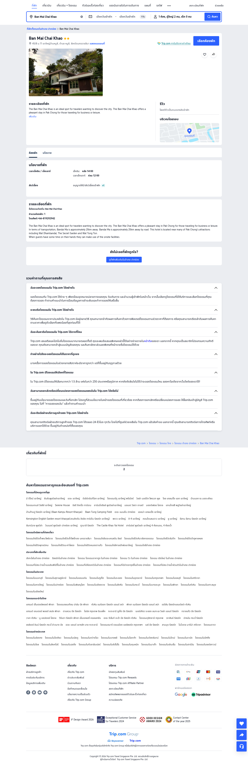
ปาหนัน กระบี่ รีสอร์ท (193, 618)
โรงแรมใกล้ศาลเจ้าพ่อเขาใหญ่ (119, 545)
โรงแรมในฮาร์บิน (186, 644)
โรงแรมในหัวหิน (188, 584)
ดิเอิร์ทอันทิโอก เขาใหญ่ (94, 498)
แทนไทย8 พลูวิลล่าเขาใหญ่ (178, 505)
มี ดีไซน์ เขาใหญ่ (33, 498)
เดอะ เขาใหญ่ (74, 498)
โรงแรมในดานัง (185, 637)
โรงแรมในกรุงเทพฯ (154, 578)
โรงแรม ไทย (165, 443)
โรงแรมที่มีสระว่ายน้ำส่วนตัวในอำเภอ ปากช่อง (174, 565)
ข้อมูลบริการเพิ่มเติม (35, 683)
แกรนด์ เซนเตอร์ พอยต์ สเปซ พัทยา (43, 611)
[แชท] (242, 746)
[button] (169, 5)
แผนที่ (147, 5)
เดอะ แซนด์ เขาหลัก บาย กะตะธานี (82, 624)
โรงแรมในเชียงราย (96, 584)
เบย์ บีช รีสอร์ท (152, 624)
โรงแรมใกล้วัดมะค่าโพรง (62, 545)
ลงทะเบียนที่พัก (116, 688)
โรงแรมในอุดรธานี (133, 578)
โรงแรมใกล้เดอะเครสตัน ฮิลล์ (108, 538)
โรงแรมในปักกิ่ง (202, 637)
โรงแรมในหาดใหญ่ (35, 584)
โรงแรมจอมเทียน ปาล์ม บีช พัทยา (73, 604)
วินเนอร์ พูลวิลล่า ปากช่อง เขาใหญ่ (61, 525)
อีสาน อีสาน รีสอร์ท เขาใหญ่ (193, 518)
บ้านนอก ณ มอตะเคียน (202, 498)
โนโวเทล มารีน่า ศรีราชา (190, 624)
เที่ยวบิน (46, 5)
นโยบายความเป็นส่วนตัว (78, 694)
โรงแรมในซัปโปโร (111, 644)
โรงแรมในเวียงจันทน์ (149, 637)
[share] (242, 735)
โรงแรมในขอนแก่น (78, 578)
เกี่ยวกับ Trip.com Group (79, 699)
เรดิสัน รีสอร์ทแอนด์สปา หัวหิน (176, 604)
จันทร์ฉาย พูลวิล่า (34, 525)
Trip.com (141, 443)
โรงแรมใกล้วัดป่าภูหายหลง (190, 538)
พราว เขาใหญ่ (119, 518)
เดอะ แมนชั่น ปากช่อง (125, 512)
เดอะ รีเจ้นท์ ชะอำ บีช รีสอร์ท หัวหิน (120, 618)
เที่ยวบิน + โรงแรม (67, 5)
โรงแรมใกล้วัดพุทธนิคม (37, 545)
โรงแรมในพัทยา (170, 584)
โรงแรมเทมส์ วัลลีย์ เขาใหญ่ (39, 505)
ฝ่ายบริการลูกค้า (33, 672)
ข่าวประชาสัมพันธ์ (75, 677)
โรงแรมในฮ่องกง (34, 637)
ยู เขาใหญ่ (172, 518)
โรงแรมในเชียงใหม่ (35, 591)
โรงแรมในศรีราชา (191, 578)
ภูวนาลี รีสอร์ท (87, 525)
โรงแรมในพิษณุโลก (75, 584)
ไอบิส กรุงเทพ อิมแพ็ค (94, 611)
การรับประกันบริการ (35, 677)
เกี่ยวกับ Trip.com (75, 672)
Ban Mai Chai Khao (45, 38)
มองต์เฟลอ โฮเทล (154, 505)
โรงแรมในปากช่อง (55, 584)
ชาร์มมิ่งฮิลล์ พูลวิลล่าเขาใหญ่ (108, 505)
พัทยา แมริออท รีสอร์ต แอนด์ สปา (143, 604)
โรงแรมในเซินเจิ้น (167, 644)
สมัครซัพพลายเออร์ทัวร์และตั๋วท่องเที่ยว (127, 694)
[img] (66, 72)
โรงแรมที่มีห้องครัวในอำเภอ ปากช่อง (94, 565)
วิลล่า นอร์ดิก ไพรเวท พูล (148, 498)
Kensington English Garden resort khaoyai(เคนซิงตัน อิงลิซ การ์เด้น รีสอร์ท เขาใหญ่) (68, 518)
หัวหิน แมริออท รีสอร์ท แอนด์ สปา (107, 604)
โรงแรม (152, 443)
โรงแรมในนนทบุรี (34, 578)
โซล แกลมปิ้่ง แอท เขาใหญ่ (175, 498)
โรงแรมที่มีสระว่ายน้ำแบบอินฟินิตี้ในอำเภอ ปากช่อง (50, 565)
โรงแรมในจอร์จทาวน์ (206, 644)
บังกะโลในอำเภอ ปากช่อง (37, 558)
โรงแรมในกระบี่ (132, 584)
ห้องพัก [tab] (33, 152)
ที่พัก (34, 5)
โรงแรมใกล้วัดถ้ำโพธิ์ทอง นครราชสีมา (73, 538)
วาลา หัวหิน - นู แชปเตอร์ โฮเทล (41, 618)
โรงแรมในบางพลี (109, 637)
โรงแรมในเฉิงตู (71, 637)
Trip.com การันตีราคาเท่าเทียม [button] (176, 43)
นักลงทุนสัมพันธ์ (117, 672)
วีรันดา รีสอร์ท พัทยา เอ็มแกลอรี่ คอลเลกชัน (80, 618)
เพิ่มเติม (32, 116)
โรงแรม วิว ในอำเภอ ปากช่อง (133, 558)
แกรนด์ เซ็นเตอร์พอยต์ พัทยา (40, 604)
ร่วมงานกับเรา (74, 683)
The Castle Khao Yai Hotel (110, 525)
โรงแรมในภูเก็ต (97, 578)
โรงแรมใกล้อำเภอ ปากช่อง (147, 545)
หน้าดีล (148, 341)
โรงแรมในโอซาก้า (128, 637)
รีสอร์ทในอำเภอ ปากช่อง (63, 558)
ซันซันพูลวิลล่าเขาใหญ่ (54, 498)
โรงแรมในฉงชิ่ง (68, 644)
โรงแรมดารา (210, 624)
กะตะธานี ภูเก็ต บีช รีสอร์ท (120, 611)
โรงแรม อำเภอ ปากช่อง (185, 443)
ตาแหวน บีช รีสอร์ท (72, 611)
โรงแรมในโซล (32, 644)
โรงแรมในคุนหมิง (130, 644)
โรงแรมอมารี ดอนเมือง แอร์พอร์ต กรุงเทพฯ (121, 624)
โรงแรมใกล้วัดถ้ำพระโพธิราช (39, 538)
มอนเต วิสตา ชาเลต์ (134, 505)
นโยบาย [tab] (47, 152)
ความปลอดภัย (115, 699)
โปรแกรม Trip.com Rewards (122, 677)
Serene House (62, 505)
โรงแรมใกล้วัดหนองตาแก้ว (89, 545)
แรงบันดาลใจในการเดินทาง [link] (124, 5)
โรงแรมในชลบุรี (173, 578)
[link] (196, 5)
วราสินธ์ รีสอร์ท (173, 618)
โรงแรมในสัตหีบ (115, 584)
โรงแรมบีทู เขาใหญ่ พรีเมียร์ (120, 498)
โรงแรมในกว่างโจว (89, 637)
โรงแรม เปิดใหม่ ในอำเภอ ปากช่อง (166, 558)
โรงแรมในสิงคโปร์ (50, 644)
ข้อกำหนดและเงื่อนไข (77, 688)
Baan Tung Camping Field (98, 512)
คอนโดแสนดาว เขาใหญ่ (154, 518)
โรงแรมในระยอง (114, 578)
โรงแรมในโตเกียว (53, 637)
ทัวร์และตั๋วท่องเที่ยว (93, 5)
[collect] (242, 723)
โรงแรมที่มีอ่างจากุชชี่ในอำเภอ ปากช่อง (132, 565)
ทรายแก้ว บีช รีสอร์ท (191, 611)
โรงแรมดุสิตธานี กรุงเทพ (151, 618)
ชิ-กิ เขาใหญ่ (134, 518)
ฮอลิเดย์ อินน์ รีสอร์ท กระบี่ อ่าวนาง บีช (44, 624)
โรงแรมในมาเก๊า (148, 644)
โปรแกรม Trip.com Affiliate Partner (126, 683)
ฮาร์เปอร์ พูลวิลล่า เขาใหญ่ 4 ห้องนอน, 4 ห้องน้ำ (149, 525)
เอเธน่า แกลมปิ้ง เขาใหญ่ (149, 512)
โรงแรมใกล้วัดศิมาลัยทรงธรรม (139, 538)
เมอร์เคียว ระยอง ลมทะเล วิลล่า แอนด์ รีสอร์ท (157, 611)
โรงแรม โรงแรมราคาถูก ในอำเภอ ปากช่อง (97, 558)
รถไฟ (159, 5)
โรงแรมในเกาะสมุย (207, 584)
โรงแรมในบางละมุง (151, 584)
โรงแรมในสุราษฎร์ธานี (55, 578)
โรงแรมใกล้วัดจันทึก (165, 538)
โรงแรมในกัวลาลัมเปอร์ (90, 644)
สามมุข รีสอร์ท (169, 624)
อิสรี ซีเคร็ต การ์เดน (82, 505)
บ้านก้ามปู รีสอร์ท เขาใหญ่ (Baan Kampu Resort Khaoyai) (54, 512)
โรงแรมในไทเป (168, 637)
